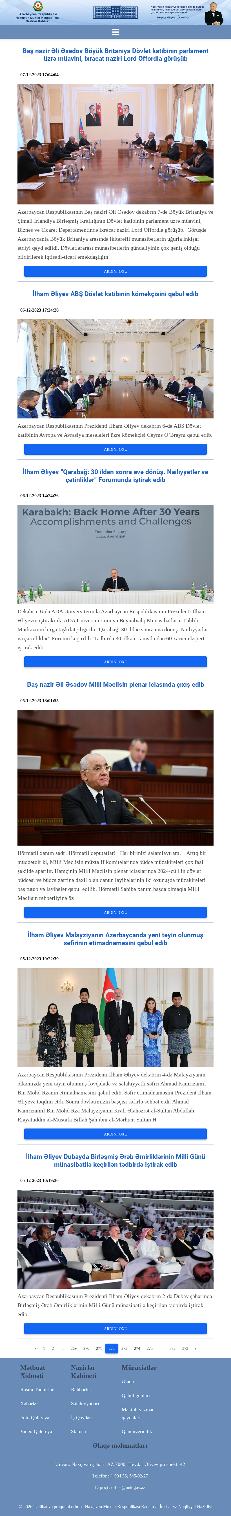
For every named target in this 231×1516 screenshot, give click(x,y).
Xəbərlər (29, 1403)
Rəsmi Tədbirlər (37, 1389)
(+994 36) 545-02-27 (129, 1476)
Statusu (78, 1431)
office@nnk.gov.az (128, 1487)
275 (150, 1348)
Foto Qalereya (34, 1417)
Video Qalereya (36, 1431)
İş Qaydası (82, 1417)
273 (124, 1348)
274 (137, 1348)
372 (173, 1348)
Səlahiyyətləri (85, 1403)
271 (99, 1348)
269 (74, 1348)
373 (185, 1348)
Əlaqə (128, 1381)
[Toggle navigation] (115, 32)
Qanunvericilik (137, 1431)
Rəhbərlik (81, 1389)
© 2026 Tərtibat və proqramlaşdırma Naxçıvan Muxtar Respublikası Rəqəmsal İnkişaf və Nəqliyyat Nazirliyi (115, 1506)
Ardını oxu (115, 271)
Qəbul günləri (136, 1395)
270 (86, 1348)
